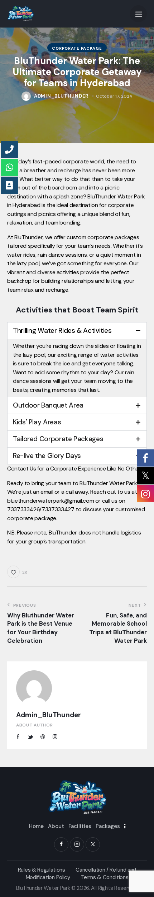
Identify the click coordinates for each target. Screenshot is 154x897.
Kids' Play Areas (37, 422)
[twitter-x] (93, 844)
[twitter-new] (30, 736)
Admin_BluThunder (48, 714)
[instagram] (55, 736)
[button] (138, 13)
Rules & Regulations (41, 869)
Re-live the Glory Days (47, 455)
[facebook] (61, 844)
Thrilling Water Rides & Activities (62, 330)
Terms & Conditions (104, 877)
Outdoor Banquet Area (48, 405)
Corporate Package (77, 48)
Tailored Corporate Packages (58, 438)
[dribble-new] (42, 736)
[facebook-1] (17, 736)
